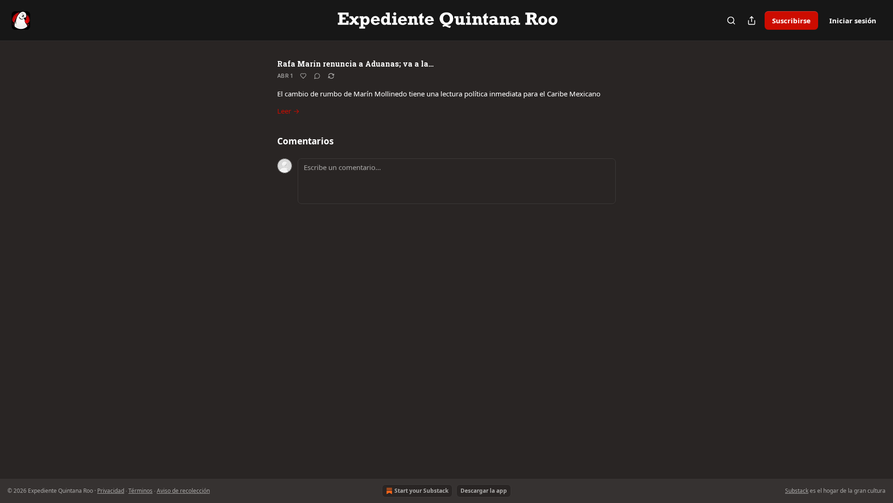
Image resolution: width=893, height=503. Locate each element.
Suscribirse (791, 20)
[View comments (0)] (317, 76)
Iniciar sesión (852, 20)
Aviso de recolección (183, 491)
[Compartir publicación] (751, 20)
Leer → (288, 111)
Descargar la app (483, 491)
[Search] (731, 20)
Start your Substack (421, 491)
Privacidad (110, 491)
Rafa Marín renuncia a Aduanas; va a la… (355, 63)
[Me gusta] (303, 76)
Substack (796, 491)
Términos (140, 491)
